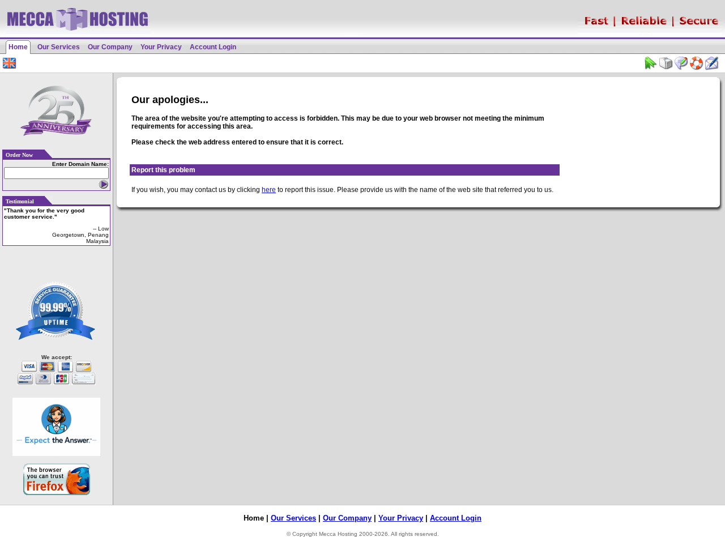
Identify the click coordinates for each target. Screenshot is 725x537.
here (269, 190)
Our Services (58, 47)
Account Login (213, 47)
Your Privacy (161, 47)
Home (18, 47)
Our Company (110, 47)
